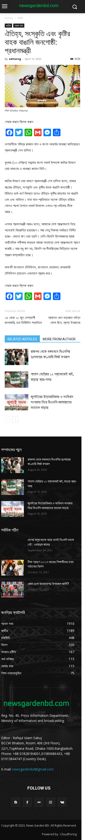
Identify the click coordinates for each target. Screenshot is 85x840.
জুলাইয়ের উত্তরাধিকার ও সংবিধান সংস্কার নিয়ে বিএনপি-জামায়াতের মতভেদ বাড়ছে (52, 402)
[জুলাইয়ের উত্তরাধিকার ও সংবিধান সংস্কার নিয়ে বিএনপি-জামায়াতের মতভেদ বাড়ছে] (16, 402)
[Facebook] (27, 802)
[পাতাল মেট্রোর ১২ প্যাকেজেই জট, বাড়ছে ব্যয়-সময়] (16, 379)
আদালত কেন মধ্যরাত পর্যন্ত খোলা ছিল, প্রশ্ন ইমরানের (64, 320)
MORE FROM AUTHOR (59, 339)
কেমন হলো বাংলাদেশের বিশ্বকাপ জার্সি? (48, 584)
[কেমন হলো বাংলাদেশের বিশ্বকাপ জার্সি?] (12, 589)
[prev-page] (8, 420)
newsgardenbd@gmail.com (33, 769)
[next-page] (15, 420)
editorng (15, 59)
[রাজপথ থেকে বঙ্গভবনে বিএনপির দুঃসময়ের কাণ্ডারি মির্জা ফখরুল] (16, 357)
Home (9, 18)
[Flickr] (38, 802)
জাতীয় (20, 18)
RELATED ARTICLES (22, 339)
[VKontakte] (62, 802)
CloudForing (68, 834)
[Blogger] (15, 802)
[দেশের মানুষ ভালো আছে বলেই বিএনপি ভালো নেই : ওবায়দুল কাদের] (12, 545)
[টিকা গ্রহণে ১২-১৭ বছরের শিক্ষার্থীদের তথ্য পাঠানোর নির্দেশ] (12, 568)
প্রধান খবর (19, 25)
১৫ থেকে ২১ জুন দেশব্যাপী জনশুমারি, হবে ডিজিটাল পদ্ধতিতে (23, 320)
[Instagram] (50, 802)
